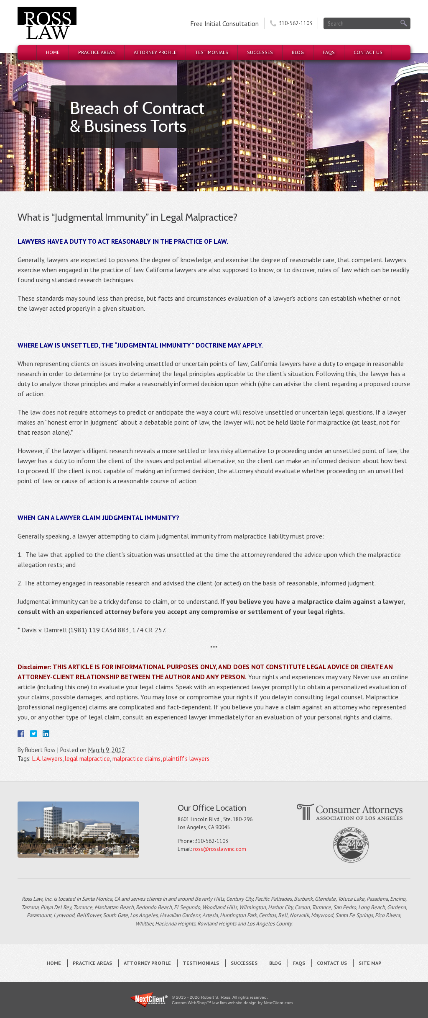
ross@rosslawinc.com (219, 849)
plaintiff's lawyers (186, 759)
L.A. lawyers (47, 759)
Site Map (370, 963)
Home (52, 52)
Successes (260, 52)
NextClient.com (278, 1002)
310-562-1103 (295, 23)
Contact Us (368, 52)
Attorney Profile (155, 52)
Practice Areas (96, 52)
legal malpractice (87, 759)
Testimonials (211, 52)
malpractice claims (136, 759)
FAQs (329, 52)
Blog (298, 52)
